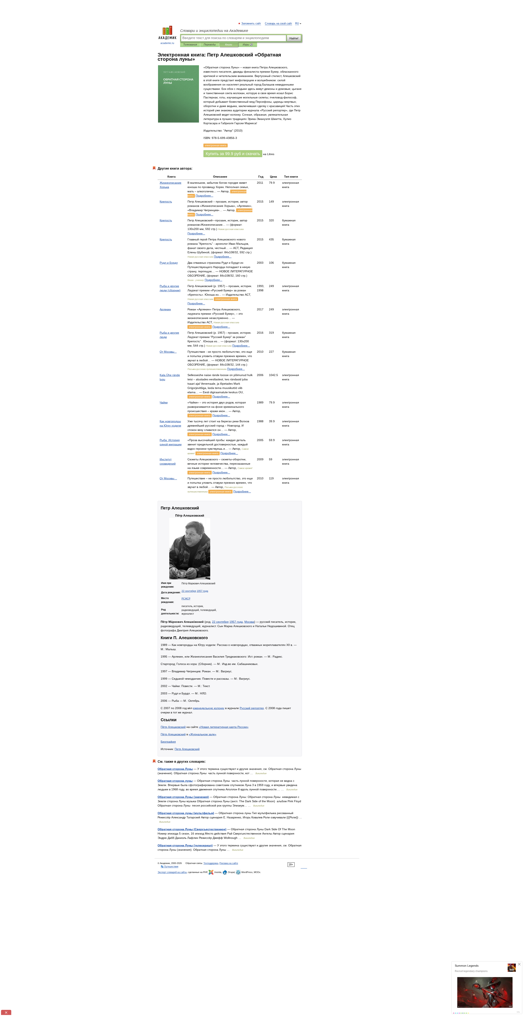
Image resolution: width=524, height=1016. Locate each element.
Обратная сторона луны (175, 780)
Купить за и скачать (233, 153)
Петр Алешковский (187, 749)
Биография (168, 741)
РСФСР (186, 598)
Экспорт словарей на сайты (172, 872)
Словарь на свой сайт (278, 23)
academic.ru (167, 43)
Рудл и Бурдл (169, 262)
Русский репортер (252, 708)
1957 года (202, 591)
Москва (249, 621)
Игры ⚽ (248, 44)
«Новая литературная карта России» (223, 727)
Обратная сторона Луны (175, 768)
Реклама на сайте (228, 863)
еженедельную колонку (208, 708)
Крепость (166, 201)
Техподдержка (210, 863)
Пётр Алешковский (173, 727)
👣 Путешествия (169, 866)
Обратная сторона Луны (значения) (183, 797)
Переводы (210, 44)
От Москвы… (168, 478)
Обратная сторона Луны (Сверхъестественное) (192, 829)
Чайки (164, 402)
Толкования (190, 44)
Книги (228, 44)
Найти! (293, 38)
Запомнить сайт (251, 23)
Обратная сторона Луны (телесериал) (185, 845)
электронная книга (226, 299)
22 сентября (189, 591)
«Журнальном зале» (202, 734)
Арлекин (165, 309)
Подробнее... (204, 195)
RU (297, 23)
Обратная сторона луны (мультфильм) (186, 813)
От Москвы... (168, 351)
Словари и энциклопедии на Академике (214, 31)
